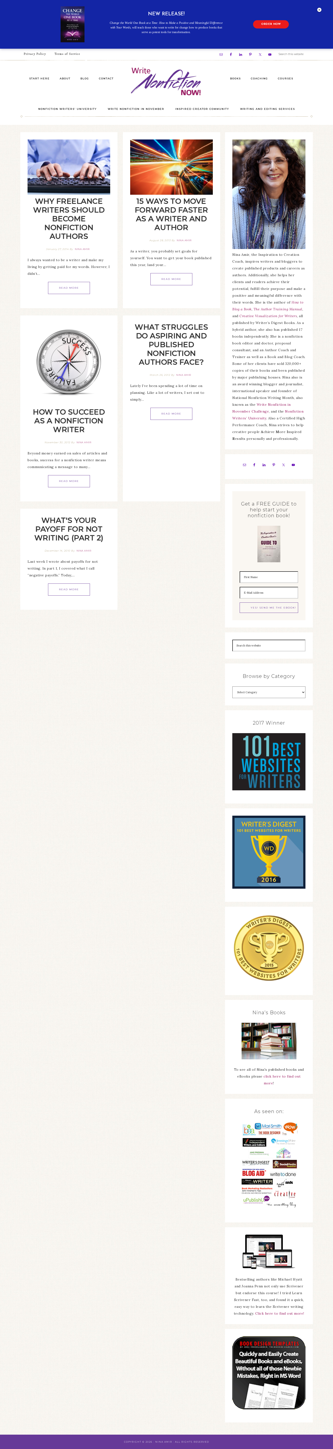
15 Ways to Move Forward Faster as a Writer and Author (171, 214)
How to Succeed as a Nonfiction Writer (69, 420)
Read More (69, 287)
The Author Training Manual (278, 309)
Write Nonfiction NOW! (166, 81)
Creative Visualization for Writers (268, 316)
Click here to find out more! (279, 1313)
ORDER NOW (271, 24)
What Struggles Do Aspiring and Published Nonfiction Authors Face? (171, 345)
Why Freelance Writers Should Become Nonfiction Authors (69, 219)
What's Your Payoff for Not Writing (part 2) (69, 529)
